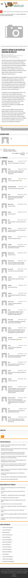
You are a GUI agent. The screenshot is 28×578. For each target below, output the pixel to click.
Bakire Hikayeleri (6, 532)
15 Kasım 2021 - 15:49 (22, 212)
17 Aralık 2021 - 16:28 (22, 345)
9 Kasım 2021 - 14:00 (22, 186)
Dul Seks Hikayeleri (6, 537)
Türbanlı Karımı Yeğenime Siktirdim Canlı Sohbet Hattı (12, 506)
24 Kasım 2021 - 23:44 (22, 252)
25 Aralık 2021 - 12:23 (22, 362)
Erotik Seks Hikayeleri (10, 14)
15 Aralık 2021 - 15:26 (22, 337)
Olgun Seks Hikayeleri (7, 551)
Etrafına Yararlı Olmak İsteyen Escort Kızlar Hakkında (12, 487)
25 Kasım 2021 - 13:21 (22, 260)
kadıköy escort (14, 571)
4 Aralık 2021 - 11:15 (22, 301)
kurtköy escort (7, 572)
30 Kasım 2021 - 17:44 (22, 269)
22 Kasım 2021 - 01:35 (22, 236)
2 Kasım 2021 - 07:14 (22, 161)
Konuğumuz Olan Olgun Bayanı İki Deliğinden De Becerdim (14, 517)
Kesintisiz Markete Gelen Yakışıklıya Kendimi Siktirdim (9, 150)
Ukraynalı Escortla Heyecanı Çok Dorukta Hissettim (12, 491)
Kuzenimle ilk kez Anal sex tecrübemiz (9, 504)
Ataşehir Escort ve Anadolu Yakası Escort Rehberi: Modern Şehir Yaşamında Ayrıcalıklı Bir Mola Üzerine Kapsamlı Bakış (13, 465)
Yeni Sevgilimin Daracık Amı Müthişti (18, 153)
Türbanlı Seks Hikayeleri (7, 559)
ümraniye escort (7, 571)
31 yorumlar (5, 57)
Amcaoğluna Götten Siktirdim (7, 497)
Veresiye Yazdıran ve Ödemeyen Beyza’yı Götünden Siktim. (14, 476)
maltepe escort (10, 569)
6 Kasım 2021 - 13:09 (22, 169)
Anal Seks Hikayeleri (6, 530)
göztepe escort (21, 571)
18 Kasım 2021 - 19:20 (22, 219)
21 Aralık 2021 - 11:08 (22, 353)
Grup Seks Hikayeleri (16, 55)
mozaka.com (3, 569)
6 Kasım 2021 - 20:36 (22, 178)
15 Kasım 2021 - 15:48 (22, 204)
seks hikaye (14, 576)
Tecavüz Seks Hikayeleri (7, 556)
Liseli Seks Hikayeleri (6, 549)
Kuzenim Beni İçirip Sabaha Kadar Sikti (9, 479)
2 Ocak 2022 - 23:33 (22, 408)
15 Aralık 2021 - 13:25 (22, 319)
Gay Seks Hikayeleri (6, 544)
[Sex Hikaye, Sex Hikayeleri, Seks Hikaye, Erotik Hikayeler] (14, 4)
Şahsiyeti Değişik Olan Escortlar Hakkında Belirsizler (12, 500)
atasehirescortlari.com (18, 569)
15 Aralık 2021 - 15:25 (22, 327)
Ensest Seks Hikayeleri (7, 539)
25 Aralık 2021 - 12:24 (22, 370)
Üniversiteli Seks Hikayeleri (11, 56)
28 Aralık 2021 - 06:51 (22, 378)
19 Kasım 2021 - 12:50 (22, 228)
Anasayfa (2, 14)
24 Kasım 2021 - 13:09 (22, 244)
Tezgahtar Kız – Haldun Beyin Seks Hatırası (10, 495)
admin (4, 54)
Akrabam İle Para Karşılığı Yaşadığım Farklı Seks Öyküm (13, 514)
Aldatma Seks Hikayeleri (7, 527)
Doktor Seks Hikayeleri (7, 534)
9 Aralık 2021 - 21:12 (22, 309)
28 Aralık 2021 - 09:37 (22, 397)
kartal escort (13, 572)
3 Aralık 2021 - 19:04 (22, 293)
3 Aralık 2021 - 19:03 (22, 276)
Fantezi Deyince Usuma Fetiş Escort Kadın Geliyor (12, 510)
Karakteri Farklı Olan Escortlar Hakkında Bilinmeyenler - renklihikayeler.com (14, 129)
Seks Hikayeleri (5, 554)
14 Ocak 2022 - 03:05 (22, 417)
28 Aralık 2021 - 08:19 (22, 386)
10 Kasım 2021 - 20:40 (22, 194)
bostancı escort (19, 572)
